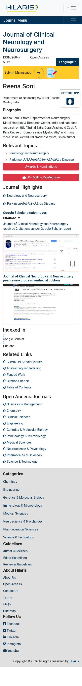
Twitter (11, 630)
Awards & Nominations (41, 166)
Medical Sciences (15, 513)
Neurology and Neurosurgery (29, 153)
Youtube (13, 651)
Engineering (11, 489)
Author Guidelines (15, 551)
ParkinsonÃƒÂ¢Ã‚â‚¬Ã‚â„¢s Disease (31, 203)
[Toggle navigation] (71, 8)
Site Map (9, 611)
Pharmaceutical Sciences (20, 529)
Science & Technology (18, 537)
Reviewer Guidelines (17, 564)
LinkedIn (12, 637)
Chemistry (10, 482)
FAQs (7, 604)
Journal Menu (15, 20)
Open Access (12, 584)
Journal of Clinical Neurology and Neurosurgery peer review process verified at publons (38, 278)
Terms (7, 597)
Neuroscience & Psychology (23, 521)
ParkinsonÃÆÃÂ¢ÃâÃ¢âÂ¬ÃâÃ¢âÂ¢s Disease (41, 160)
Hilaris (74, 661)
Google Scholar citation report (25, 213)
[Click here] (22, 8)
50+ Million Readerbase (43, 177)
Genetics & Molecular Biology (23, 497)
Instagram (13, 644)
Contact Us (10, 591)
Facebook (13, 624)
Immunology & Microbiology (22, 505)
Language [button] (66, 62)
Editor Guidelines (15, 558)
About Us (9, 577)
